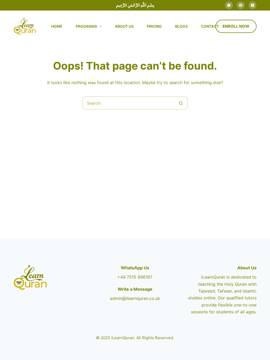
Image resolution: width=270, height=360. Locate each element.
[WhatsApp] (229, 5)
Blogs (181, 26)
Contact (210, 26)
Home (56, 26)
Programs (86, 26)
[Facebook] (241, 5)
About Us (124, 26)
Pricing (154, 26)
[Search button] (180, 103)
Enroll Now (236, 26)
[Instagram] (253, 5)
